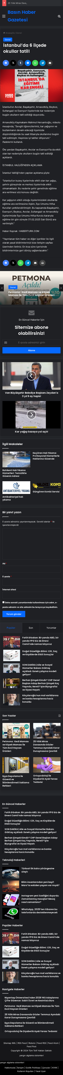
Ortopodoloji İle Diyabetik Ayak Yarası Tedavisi (45, 779)
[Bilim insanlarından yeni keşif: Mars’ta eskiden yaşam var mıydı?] (10, 886)
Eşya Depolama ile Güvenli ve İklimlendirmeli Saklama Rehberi (15, 781)
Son (31, 627)
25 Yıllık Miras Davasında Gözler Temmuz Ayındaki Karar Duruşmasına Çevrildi (28, 293)
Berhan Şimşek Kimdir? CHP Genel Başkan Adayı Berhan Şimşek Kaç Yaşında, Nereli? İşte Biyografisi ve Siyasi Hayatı (41, 685)
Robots (32, 1043)
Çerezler (46, 1067)
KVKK (54, 1067)
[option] (31, 288)
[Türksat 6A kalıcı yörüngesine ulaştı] (10, 872)
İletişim (20, 1067)
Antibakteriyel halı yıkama (12, 498)
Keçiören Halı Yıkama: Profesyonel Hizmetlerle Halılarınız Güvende (46, 455)
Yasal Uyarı (40, 1071)
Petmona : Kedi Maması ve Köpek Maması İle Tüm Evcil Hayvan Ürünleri (15, 746)
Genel (19, 33)
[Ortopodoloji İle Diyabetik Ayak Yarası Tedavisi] (47, 765)
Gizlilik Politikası (33, 1067)
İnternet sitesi (9, 589)
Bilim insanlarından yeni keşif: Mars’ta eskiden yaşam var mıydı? (40, 884)
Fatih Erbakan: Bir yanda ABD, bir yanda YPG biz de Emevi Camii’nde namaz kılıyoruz (40, 641)
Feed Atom (53, 1043)
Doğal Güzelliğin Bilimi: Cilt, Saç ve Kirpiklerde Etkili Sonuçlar (39, 653)
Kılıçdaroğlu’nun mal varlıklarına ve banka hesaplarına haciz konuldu (40, 698)
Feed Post (31, 1046)
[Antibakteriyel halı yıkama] (16, 487)
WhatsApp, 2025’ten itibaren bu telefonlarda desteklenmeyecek (39, 911)
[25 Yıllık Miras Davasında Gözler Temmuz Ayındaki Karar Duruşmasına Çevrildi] (47, 730)
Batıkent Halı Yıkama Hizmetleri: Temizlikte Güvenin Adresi (14, 473)
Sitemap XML (10, 1043)
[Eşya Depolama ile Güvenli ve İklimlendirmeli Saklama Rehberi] (16, 765)
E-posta (7, 576)
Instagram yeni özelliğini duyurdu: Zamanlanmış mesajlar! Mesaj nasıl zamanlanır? (40, 899)
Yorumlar (51, 627)
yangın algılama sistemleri (31, 1055)
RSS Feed (22, 1043)
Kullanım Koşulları (25, 1071)
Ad (4, 563)
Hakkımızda (10, 1067)
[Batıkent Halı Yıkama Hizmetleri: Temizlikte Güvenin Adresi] (16, 459)
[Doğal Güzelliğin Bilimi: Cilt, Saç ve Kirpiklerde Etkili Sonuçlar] (11, 655)
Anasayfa (9, 33)
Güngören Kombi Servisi (46, 491)
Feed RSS (41, 1043)
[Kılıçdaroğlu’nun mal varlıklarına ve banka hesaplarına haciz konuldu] (11, 699)
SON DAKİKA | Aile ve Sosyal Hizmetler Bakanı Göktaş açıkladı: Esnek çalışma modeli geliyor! (39, 669)
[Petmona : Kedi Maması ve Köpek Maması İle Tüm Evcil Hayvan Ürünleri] (16, 730)
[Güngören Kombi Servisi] (47, 485)
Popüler (11, 627)
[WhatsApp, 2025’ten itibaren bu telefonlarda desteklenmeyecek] (10, 913)
